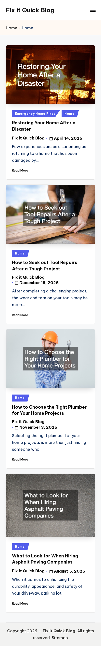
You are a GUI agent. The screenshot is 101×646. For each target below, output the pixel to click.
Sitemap (60, 637)
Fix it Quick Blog (30, 10)
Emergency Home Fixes (35, 113)
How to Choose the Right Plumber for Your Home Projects (49, 410)
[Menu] (92, 10)
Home (11, 27)
